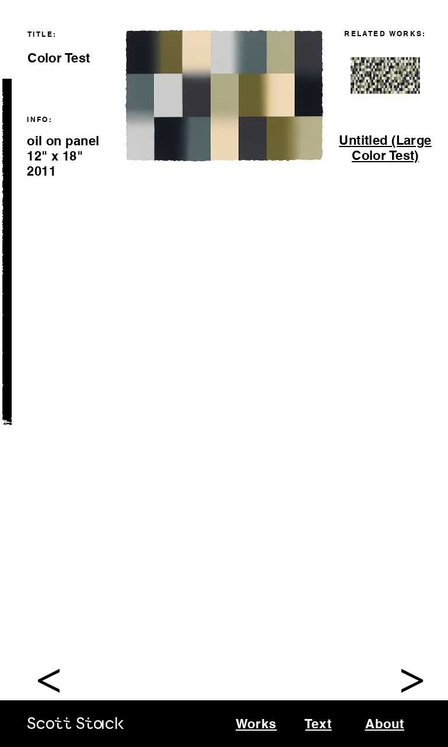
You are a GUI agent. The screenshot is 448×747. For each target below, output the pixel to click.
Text (318, 723)
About (385, 723)
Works (256, 723)
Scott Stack (75, 724)
